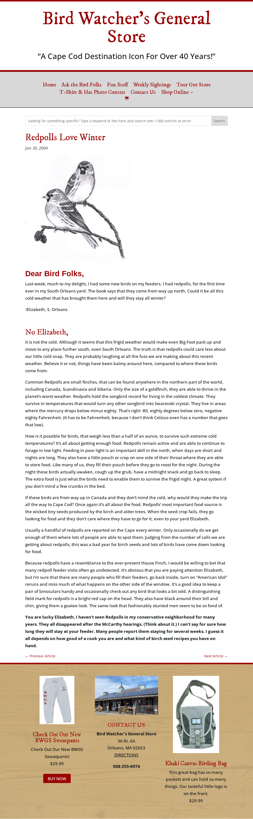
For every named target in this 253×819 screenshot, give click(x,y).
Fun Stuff (117, 85)
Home (49, 85)
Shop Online (175, 93)
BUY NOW (57, 778)
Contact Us (143, 93)
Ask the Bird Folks (82, 85)
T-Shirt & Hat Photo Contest (92, 93)
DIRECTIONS (126, 755)
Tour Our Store (193, 85)
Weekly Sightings (152, 85)
